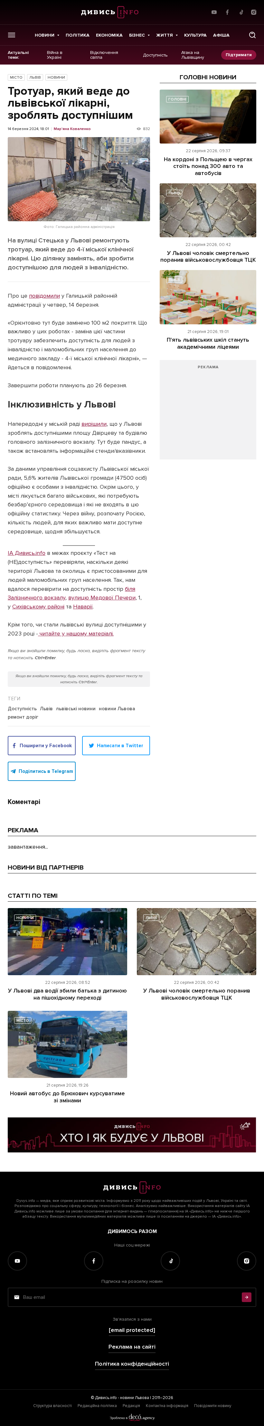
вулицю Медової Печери (102, 597)
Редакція (131, 1405)
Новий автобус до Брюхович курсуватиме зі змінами (67, 1097)
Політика (78, 35)
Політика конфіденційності (132, 1363)
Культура (195, 35)
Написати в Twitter (120, 745)
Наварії (83, 606)
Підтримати (239, 54)
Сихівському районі (38, 606)
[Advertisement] (208, 413)
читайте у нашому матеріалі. (76, 633)
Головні (177, 99)
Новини (44, 35)
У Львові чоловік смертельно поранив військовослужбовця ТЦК (208, 256)
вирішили (94, 423)
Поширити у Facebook (46, 745)
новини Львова (117, 709)
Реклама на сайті (132, 1346)
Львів (35, 77)
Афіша (221, 35)
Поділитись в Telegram (46, 771)
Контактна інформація (167, 1405)
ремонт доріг (23, 717)
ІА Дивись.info (26, 552)
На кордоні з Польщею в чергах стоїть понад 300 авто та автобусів (208, 166)
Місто (16, 77)
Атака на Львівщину (192, 55)
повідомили (44, 295)
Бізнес (137, 35)
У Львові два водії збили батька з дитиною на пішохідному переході (67, 994)
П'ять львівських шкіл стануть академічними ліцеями (208, 343)
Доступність (155, 54)
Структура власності (52, 1405)
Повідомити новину (212, 1405)
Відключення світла (104, 55)
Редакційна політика (97, 1405)
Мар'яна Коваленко (72, 129)
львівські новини (76, 709)
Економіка (109, 35)
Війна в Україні (54, 55)
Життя (164, 35)
